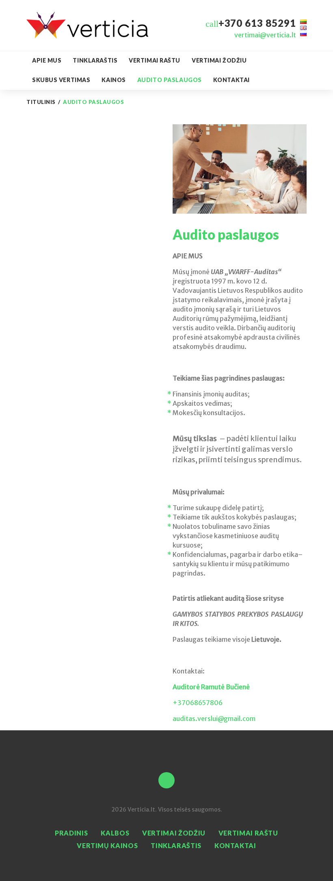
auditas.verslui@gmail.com (214, 718)
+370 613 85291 (257, 23)
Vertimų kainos (107, 845)
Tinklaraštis (95, 60)
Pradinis (71, 833)
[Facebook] (166, 780)
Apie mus (46, 60)
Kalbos (115, 833)
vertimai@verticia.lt (265, 35)
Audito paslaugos (169, 79)
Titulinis (41, 102)
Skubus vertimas (61, 79)
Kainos (113, 79)
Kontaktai (231, 79)
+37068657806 (198, 703)
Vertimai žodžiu (219, 60)
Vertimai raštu (154, 60)
